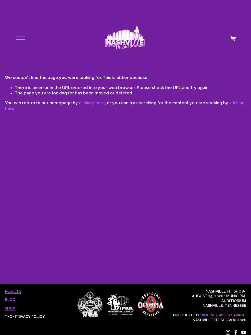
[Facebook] (235, 332)
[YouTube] (243, 332)
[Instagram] (228, 332)
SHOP (10, 308)
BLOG (10, 299)
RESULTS (13, 291)
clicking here (92, 102)
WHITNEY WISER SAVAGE (222, 315)
